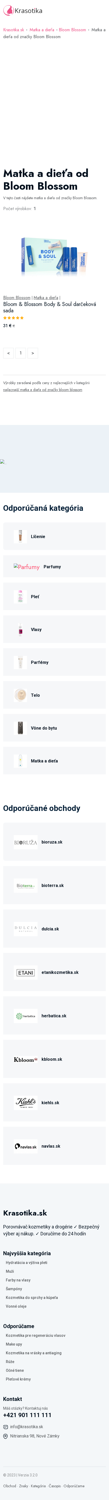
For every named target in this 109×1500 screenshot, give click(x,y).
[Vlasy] (20, 629)
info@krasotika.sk (26, 1426)
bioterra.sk (53, 885)
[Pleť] (20, 596)
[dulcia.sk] (26, 928)
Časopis (55, 1486)
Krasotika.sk (13, 30)
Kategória (38, 1486)
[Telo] (20, 694)
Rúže (10, 1362)
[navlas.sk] (26, 1145)
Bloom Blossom (72, 30)
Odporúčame (73, 1486)
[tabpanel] (54, 282)
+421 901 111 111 (27, 1415)
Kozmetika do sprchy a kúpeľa (32, 1297)
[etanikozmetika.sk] (26, 972)
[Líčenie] (20, 536)
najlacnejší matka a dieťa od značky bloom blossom (42, 389)
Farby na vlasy (18, 1280)
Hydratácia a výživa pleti (26, 1263)
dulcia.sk (50, 928)
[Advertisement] (54, 97)
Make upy (14, 1344)
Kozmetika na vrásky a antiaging (34, 1353)
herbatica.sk (54, 1015)
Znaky (23, 1486)
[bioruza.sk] (26, 841)
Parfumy (52, 566)
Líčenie (38, 536)
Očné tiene (15, 1370)
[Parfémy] (20, 662)
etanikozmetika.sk (60, 972)
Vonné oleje (16, 1306)
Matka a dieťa (42, 30)
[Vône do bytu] (20, 727)
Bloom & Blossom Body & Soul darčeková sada (49, 307)
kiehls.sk (50, 1102)
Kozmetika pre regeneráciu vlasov (35, 1335)
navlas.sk (51, 1146)
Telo (35, 695)
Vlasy (36, 629)
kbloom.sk (52, 1059)
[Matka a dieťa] (20, 760)
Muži (10, 1271)
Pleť (35, 596)
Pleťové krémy (18, 1379)
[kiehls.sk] (26, 1102)
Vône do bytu (44, 728)
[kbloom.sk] (26, 1058)
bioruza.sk (52, 842)
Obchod (9, 1486)
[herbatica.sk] (26, 1015)
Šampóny (14, 1289)
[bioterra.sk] (26, 885)
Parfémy (39, 662)
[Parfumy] (27, 566)
